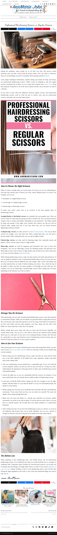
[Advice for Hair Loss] (35, 496)
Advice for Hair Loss (35, 504)
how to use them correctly (18, 350)
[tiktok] (49, 527)
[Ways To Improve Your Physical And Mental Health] (21, 496)
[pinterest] (42, 527)
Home (4, 1)
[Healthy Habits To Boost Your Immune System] (7, 496)
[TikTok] (48, 4)
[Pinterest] (44, 4)
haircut (47, 76)
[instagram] (36, 527)
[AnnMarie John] (28, 7)
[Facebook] (50, 4)
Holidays (45, 1)
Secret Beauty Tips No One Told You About (49, 505)
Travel (16, 4)
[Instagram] (42, 4)
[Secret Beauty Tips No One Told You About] (49, 496)
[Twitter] (40, 4)
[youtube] (46, 527)
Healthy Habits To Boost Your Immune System (8, 505)
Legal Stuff (33, 17)
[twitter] (33, 527)
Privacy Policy (52, 533)
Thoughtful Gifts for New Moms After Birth (43, 512)
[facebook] (39, 527)
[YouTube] (46, 4)
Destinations (7, 4)
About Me (23, 17)
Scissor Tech (48, 84)
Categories (35, 1)
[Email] (52, 4)
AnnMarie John (9, 533)
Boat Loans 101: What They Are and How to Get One (14, 512)
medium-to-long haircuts (36, 231)
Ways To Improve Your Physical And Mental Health (22, 505)
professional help (24, 253)
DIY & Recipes (13, 1)
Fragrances (25, 1)
